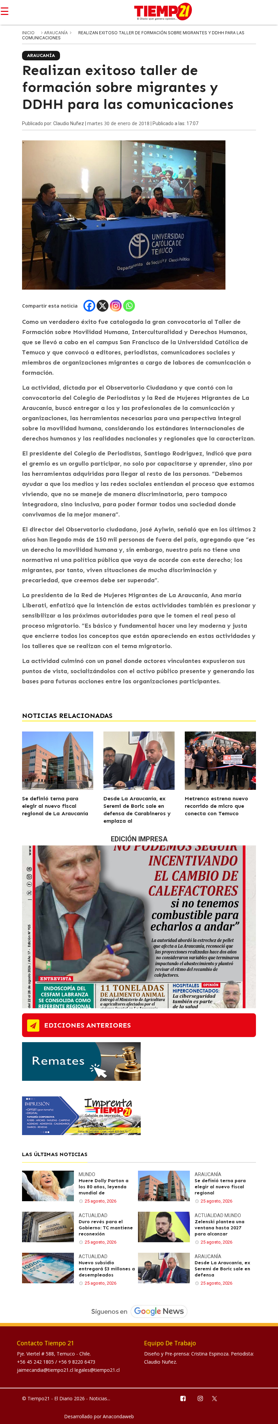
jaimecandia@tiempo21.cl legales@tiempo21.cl (68, 1370)
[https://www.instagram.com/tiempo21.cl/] (200, 1398)
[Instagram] (116, 306)
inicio (28, 32)
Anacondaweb (118, 1416)
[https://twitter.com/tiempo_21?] (217, 1398)
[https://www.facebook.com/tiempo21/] (182, 1398)
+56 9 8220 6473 (76, 1362)
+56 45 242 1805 (36, 1362)
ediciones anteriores (87, 1025)
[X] (102, 306)
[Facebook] (89, 306)
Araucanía (56, 32)
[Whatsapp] (129, 306)
